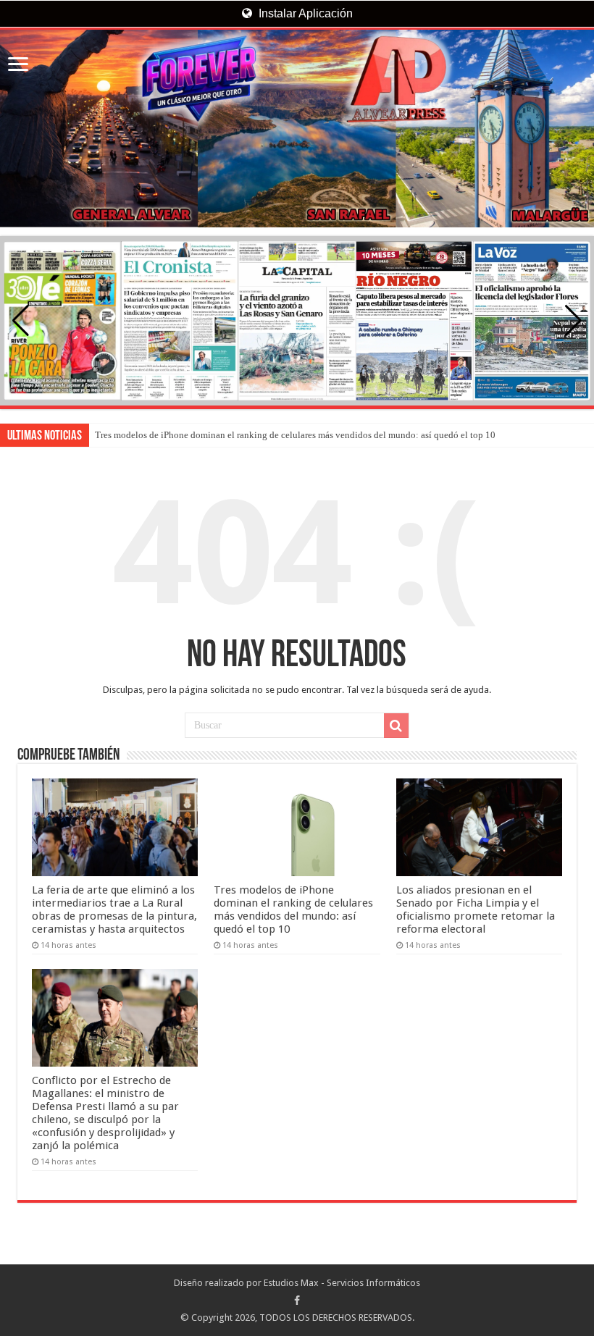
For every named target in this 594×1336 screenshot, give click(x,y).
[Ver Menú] (18, 65)
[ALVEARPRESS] (297, 128)
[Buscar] (396, 725)
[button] (573, 321)
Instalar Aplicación (304, 13)
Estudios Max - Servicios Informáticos (342, 1282)
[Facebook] (297, 1300)
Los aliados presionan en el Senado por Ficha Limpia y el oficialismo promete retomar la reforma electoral (475, 909)
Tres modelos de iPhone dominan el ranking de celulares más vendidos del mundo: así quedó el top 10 (295, 434)
